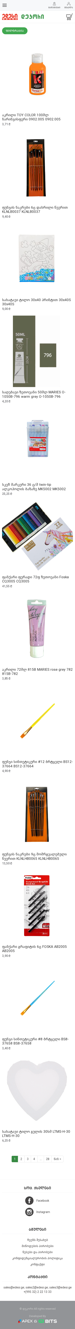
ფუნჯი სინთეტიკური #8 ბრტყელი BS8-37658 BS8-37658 (35, 1041)
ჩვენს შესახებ (37, 1240)
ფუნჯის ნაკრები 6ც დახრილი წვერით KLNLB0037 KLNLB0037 (35, 209)
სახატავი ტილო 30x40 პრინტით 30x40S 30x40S (36, 302)
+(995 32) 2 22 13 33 (37, 1292)
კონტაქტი (37, 1264)
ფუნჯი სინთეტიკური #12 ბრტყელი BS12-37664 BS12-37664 (37, 764)
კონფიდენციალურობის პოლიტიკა (37, 1258)
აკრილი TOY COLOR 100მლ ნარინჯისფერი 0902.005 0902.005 (31, 117)
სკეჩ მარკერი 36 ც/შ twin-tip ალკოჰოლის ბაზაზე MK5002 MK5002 (34, 486)
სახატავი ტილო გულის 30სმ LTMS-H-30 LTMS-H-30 (36, 1133)
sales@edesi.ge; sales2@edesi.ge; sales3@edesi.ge (38, 1287)
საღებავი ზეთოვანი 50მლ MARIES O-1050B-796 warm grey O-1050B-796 (34, 394)
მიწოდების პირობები (38, 1246)
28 (47, 1159)
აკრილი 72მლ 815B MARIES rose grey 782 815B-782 (37, 671)
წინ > (57, 1159)
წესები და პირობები (37, 1252)
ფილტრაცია (15, 30)
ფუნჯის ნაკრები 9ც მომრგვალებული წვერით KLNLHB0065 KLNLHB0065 (34, 856)
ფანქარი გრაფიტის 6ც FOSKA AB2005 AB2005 (34, 948)
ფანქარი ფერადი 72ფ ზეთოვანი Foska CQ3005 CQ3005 (35, 579)
